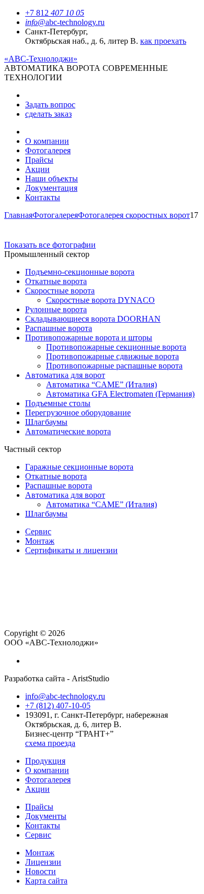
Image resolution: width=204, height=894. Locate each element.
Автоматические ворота (68, 431)
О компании (47, 141)
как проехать (163, 40)
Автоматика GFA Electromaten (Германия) (120, 393)
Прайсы (39, 159)
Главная (18, 215)
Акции (37, 169)
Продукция (45, 760)
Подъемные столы (57, 403)
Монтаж (39, 540)
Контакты (42, 197)
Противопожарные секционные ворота (116, 346)
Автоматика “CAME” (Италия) (101, 384)
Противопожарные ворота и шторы (88, 337)
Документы (45, 816)
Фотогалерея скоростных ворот (134, 215)
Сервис (38, 531)
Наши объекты (51, 178)
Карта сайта (46, 880)
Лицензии (43, 862)
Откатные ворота (56, 281)
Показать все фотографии (50, 244)
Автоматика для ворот (65, 375)
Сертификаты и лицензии (71, 550)
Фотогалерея (48, 150)
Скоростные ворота (60, 290)
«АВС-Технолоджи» (40, 58)
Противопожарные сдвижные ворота (112, 356)
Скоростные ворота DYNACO (100, 300)
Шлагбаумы (46, 422)
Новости (40, 871)
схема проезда (50, 743)
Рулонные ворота (56, 309)
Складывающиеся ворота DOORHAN (93, 318)
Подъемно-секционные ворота (79, 271)
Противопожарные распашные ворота (114, 365)
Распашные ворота (58, 328)
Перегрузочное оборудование (78, 412)
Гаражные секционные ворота (79, 466)
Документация (51, 187)
